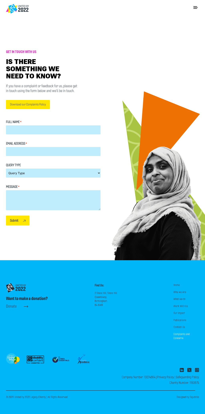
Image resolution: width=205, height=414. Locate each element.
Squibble (194, 397)
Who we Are (179, 292)
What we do (179, 299)
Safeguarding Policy (187, 377)
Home (176, 285)
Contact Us (179, 327)
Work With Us (180, 306)
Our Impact (179, 313)
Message (12, 187)
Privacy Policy (165, 377)
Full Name (13, 122)
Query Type (13, 165)
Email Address (16, 143)
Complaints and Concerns (181, 336)
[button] (195, 7)
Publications (179, 320)
